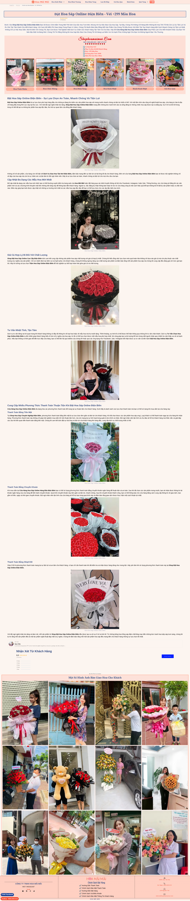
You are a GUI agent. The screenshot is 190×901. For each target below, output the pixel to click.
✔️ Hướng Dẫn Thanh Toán (89, 885)
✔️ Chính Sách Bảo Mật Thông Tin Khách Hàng (96, 896)
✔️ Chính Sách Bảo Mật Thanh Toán (92, 888)
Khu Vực (18, 5)
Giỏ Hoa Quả (118, 2)
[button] (57, 2)
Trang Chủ (12, 5)
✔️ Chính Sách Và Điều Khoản (90, 893)
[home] (40, 2)
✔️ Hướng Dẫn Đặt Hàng (88, 891)
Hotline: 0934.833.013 (10, 899)
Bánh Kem (130, 2)
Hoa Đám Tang (90, 2)
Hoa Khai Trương (74, 2)
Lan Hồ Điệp (105, 2)
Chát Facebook (7, 894)
